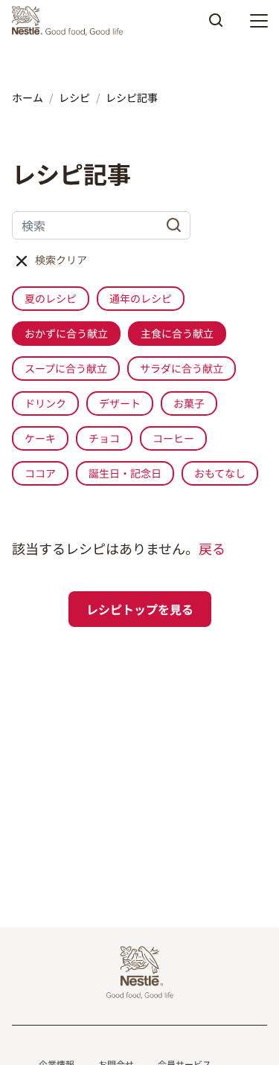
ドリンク (45, 403)
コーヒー (173, 438)
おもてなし (220, 473)
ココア (40, 473)
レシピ (74, 97)
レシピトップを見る (139, 609)
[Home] (71, 21)
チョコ (104, 438)
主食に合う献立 (177, 333)
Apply (216, 25)
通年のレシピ (140, 298)
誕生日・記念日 (125, 473)
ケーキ (40, 438)
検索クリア (61, 259)
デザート (120, 403)
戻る (212, 548)
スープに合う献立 (66, 368)
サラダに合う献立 (181, 368)
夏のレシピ (51, 298)
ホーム (27, 97)
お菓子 (189, 403)
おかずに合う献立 (66, 333)
